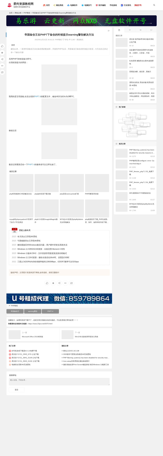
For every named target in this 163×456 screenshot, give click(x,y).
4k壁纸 (126, 130)
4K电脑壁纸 (133, 114)
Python (142, 133)
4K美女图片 (135, 135)
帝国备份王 (15, 311)
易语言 (141, 127)
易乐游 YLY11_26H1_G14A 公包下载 (25, 358)
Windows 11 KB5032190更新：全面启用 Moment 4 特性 (38, 249)
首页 (11, 13)
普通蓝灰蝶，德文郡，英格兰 (140, 72)
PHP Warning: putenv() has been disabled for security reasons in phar (89, 358)
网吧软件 (129, 117)
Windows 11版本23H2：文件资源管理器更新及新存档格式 (39, 253)
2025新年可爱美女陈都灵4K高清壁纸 (77, 354)
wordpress (138, 117)
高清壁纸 (132, 132)
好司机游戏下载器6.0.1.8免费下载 (24, 351)
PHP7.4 (37, 96)
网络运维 (18, 13)
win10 (127, 126)
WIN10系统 (125, 120)
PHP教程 (27, 13)
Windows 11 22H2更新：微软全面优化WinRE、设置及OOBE (40, 257)
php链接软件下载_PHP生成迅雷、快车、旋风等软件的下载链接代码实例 (96, 222)
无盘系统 (127, 124)
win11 (133, 124)
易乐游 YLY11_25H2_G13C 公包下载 (25, 361)
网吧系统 (145, 127)
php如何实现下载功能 (43, 194)
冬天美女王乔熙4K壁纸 (24, 237)
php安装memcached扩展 (69, 194)
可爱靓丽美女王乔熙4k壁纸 (26, 241)
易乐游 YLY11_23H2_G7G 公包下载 (25, 354)
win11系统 (144, 121)
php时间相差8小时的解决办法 (20, 194)
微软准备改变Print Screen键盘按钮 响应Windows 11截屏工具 (86, 365)
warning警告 (32, 311)
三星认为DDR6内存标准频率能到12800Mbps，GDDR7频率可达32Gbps (45, 262)
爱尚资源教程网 (23, 3)
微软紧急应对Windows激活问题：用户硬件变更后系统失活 (39, 245)
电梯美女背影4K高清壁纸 (21, 365)
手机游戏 (113, 5)
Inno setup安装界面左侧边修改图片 (76, 361)
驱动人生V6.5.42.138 (71, 351)
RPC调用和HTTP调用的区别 (140, 193)
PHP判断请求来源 (91, 194)
